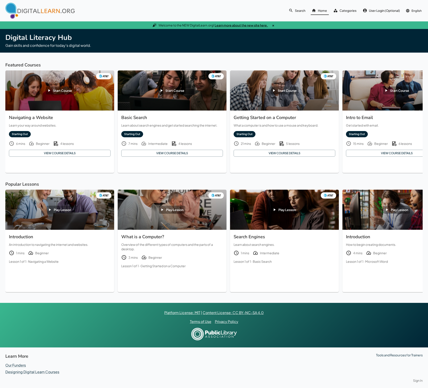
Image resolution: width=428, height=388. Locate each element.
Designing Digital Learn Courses (32, 372)
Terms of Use (200, 321)
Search (300, 10)
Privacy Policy (226, 321)
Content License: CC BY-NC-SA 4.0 (233, 312)
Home (322, 10)
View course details (60, 153)
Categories (348, 10)
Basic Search (262, 261)
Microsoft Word (376, 261)
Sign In (418, 380)
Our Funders (15, 365)
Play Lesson (62, 210)
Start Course (62, 90)
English (417, 10)
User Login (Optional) (384, 10)
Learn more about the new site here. (241, 25)
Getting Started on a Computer (163, 266)
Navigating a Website (43, 261)
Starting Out (20, 134)
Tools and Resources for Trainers (399, 355)
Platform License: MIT (182, 312)
